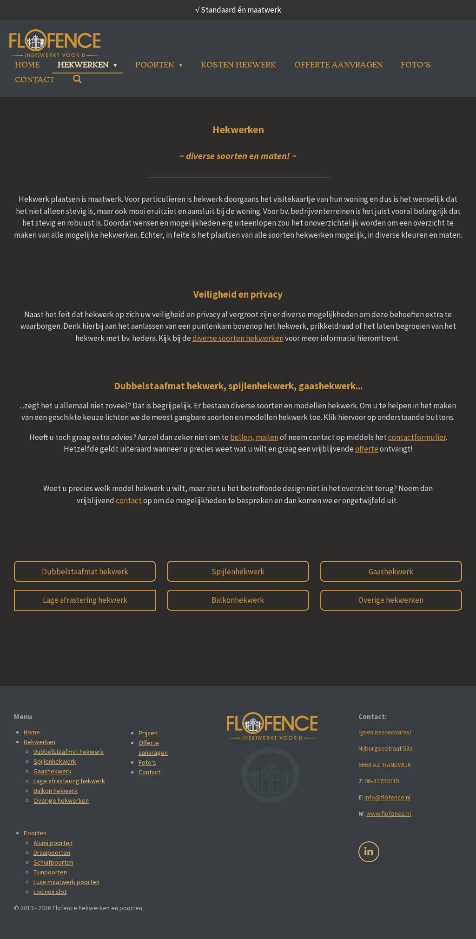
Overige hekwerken (61, 800)
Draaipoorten (51, 852)
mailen (267, 437)
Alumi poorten (53, 843)
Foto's (147, 762)
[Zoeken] (77, 79)
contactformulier (417, 437)
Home (32, 732)
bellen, (242, 437)
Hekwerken (39, 742)
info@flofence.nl (387, 797)
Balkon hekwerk (55, 790)
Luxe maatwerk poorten (66, 882)
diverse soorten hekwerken (238, 338)
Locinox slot (49, 891)
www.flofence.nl (388, 813)
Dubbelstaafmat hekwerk (68, 751)
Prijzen (148, 733)
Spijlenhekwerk (54, 761)
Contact (149, 772)
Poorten (35, 833)
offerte (366, 449)
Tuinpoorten (50, 872)
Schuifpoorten (53, 862)
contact (129, 500)
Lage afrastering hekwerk (69, 781)
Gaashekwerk (52, 771)
